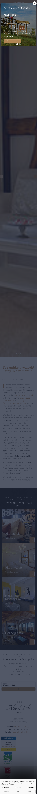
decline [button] (29, 791)
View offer (15, 41)
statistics (19, 787)
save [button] (18, 791)
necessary (6, 787)
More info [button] (11, 784)
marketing (31, 787)
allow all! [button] (6, 791)
